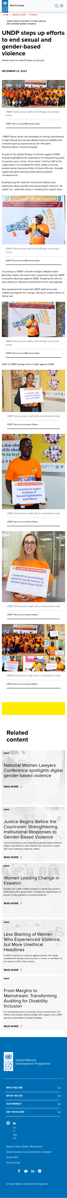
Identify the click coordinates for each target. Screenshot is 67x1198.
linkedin (32, 1170)
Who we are (14, 1087)
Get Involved (15, 1112)
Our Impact (14, 1104)
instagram (39, 1170)
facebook (19, 1170)
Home (5, 15)
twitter (12, 1170)
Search (57, 6)
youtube (25, 1170)
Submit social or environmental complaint (28, 1152)
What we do (14, 1095)
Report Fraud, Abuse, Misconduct (24, 1146)
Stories (33, 15)
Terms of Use (13, 1162)
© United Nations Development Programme (27, 1183)
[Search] (15, 1131)
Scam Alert (12, 1157)
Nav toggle (61, 6)
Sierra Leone (17, 5)
